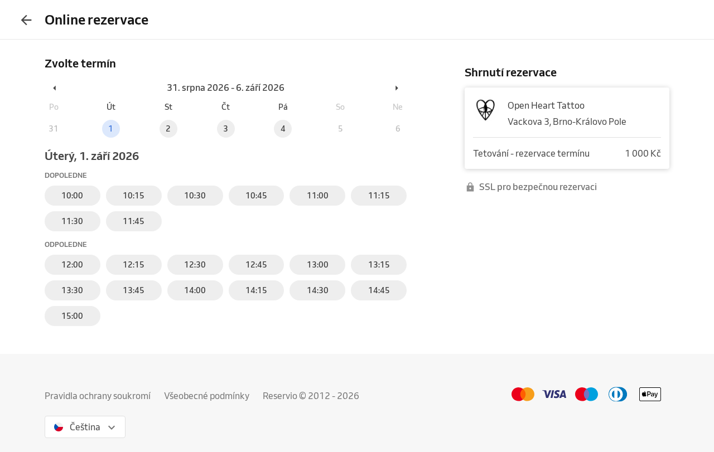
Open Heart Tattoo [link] (546, 105)
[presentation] (26, 19)
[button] (55, 87)
